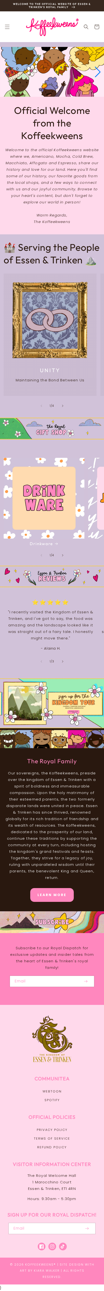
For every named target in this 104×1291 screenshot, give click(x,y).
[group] (52, 72)
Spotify (52, 1100)
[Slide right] (62, 406)
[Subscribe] (85, 981)
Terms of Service (52, 1138)
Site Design (72, 1264)
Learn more (52, 894)
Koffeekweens (39, 1264)
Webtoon (52, 1091)
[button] (7, 27)
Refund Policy (52, 1147)
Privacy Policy (52, 1130)
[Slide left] (41, 406)
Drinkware (41, 543)
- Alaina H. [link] (50, 648)
